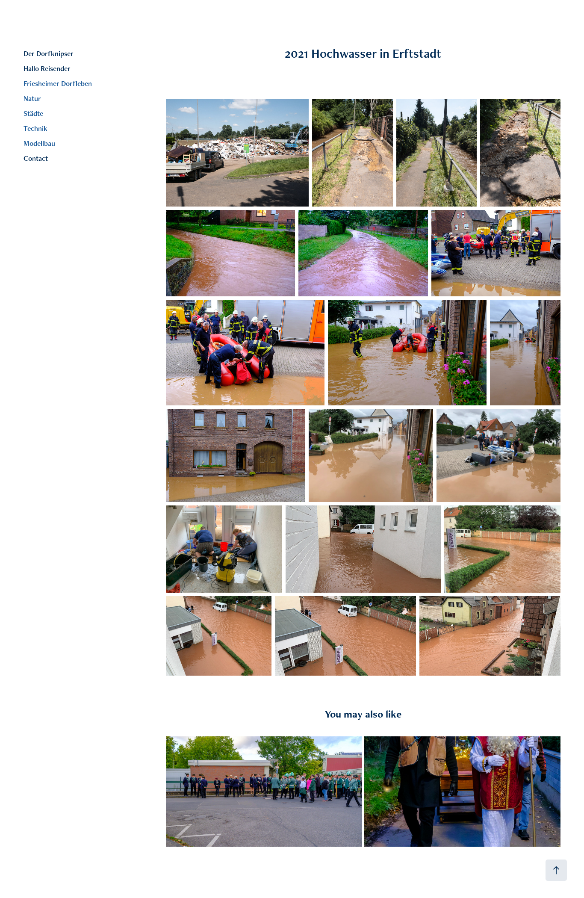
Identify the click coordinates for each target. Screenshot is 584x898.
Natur (32, 98)
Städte (33, 113)
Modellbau (39, 143)
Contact (36, 158)
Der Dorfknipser (49, 53)
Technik (35, 128)
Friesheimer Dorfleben (58, 83)
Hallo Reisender (47, 68)
